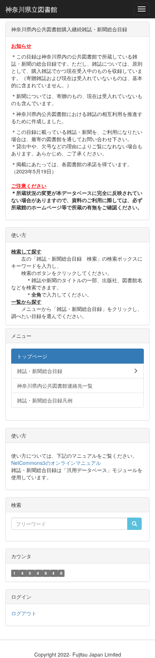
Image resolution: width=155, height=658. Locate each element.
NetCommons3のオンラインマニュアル (56, 462)
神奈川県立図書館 (31, 9)
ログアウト (23, 613)
